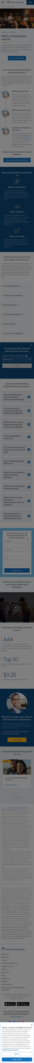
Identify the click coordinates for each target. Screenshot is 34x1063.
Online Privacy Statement (10, 1050)
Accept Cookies (17, 1059)
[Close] (32, 1025)
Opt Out (17, 1054)
